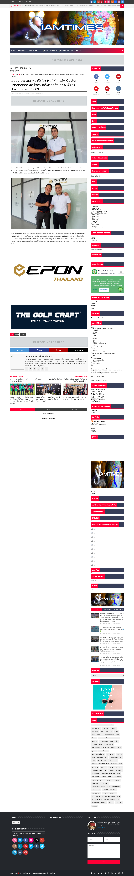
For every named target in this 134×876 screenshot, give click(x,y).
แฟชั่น (117, 738)
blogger (22, 409)
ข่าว (92, 327)
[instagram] (119, 1)
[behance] (115, 1)
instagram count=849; (98, 400)
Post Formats (35, 51)
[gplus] (98, 1)
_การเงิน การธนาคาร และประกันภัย (102, 329)
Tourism (119, 803)
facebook (74, 409)
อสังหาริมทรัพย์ (103, 751)
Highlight (116, 780)
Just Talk (104, 783)
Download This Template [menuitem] (99, 211)
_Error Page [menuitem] (94, 219)
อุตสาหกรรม (110, 754)
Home (13, 2)
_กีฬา (92, 337)
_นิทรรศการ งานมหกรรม (98, 344)
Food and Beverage (99, 770)
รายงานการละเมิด (97, 152)
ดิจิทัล (116, 731)
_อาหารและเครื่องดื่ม (97, 360)
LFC (93, 790)
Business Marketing (119, 5)
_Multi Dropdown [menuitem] (96, 223)
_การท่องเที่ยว (95, 330)
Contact (28, 2)
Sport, (41, 94)
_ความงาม (94, 339)
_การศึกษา (94, 334)
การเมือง (105, 728)
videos (94, 806)
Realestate (96, 793)
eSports (95, 767)
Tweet (22, 350)
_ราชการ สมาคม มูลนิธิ (98, 352)
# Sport (23, 334)
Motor (105, 790)
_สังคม (93, 355)
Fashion (93, 432)
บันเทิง (94, 738)
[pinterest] (101, 1)
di (98, 760)
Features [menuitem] (94, 221)
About (20, 2)
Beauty (93, 430)
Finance (119, 767)
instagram (94, 307)
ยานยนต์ (94, 741)
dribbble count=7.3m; (97, 398)
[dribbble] (108, 1)
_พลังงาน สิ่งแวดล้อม (97, 347)
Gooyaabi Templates (49, 873)
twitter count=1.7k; (97, 391)
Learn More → (102, 828)
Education (113, 760)
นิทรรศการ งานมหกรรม (111, 734)
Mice (98, 790)
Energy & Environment (100, 764)
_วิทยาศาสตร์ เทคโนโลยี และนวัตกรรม (103, 353)
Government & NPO (99, 777)
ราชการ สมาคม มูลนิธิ (107, 741)
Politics (113, 790)
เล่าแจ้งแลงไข (108, 744)
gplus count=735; (96, 393)
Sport (22, 74)
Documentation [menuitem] (96, 210)
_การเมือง (94, 332)
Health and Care (114, 777)
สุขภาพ (94, 751)
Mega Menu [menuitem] (95, 208)
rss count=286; (95, 401)
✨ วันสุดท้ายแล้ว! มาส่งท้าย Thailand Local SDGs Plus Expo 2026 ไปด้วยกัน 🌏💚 (112, 629)
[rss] (112, 1)
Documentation (51, 51)
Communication (116, 757)
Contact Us (94, 240)
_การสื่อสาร (94, 335)
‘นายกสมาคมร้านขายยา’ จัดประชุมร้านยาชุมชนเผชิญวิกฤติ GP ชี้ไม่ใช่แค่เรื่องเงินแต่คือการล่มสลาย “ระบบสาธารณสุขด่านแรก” (112, 639)
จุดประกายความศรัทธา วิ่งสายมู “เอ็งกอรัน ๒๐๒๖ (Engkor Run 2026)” (74, 398)
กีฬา (17, 74)
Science (113, 793)
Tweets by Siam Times (98, 318)
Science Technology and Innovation (106, 796)
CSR (93, 760)
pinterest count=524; (97, 396)
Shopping (95, 803)
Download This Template (70, 51)
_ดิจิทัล (93, 340)
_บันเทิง (93, 345)
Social (103, 803)
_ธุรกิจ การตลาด (96, 342)
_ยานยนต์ (94, 350)
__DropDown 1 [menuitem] (95, 215)
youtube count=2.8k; (97, 395)
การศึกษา (113, 728)
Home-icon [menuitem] (94, 206)
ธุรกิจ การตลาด (97, 734)
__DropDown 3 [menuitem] (95, 218)
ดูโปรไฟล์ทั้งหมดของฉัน (98, 424)
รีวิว (92, 365)
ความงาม (109, 731)
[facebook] (91, 1)
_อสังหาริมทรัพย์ (96, 358)
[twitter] (94, 1)
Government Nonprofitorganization (106, 773)
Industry (95, 783)
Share (41, 350)
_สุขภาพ (93, 357)
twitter (93, 303)
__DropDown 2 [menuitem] (95, 216)
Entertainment (116, 764)
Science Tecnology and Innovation (105, 799)
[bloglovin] (105, 1)
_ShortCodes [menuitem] (95, 224)
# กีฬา (17, 334)
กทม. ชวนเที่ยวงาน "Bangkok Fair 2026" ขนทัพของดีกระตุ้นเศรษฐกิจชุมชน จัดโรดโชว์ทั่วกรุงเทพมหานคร (111, 649)
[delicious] (122, 1)
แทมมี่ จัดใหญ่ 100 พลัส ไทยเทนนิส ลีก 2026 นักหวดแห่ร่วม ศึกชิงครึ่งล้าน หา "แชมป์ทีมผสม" (48, 399)
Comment (80, 350)
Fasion (111, 767)
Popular (107, 609)
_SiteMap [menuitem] (94, 226)
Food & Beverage (115, 770)
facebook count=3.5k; (98, 390)
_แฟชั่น (93, 348)
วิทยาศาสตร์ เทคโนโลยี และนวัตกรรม (104, 747)
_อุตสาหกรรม (95, 362)
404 (36, 2)
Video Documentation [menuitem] (98, 228)
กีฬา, (37, 94)
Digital (104, 760)
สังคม (119, 747)
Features (21, 51)
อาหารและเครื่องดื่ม (98, 754)
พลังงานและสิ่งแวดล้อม (106, 738)
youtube (93, 305)
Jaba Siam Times (99, 421)
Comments (118, 609)
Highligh (106, 780)
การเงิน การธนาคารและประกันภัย (102, 725)
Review (105, 793)
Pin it (61, 350)
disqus (48, 409)
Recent (97, 609)
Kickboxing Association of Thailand (106, 786)
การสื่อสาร (95, 731)
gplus (92, 308)
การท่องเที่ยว (96, 728)
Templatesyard (26, 873)
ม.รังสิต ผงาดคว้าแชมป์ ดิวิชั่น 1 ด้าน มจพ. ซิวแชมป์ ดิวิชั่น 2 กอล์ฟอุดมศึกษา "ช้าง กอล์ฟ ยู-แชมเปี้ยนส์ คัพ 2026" (21, 400)
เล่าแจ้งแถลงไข (95, 363)
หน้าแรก (93, 581)
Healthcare (96, 780)
